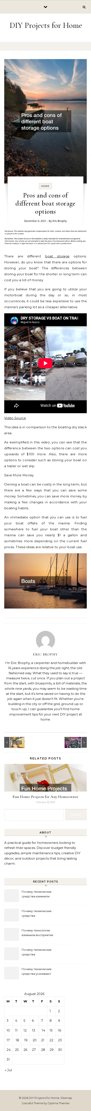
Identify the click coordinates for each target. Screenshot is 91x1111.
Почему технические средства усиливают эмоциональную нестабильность (36, 971)
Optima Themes (58, 1103)
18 (17, 1040)
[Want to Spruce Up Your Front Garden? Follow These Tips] (77, 742)
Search (75, 814)
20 (35, 1040)
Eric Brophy (59, 221)
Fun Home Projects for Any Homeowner (45, 796)
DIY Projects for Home (46, 25)
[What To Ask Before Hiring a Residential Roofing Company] (13, 742)
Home (45, 186)
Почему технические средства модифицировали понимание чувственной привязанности (39, 952)
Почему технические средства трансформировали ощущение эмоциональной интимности (41, 913)
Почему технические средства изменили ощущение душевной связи (41, 894)
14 (43, 1030)
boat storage (57, 256)
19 (26, 1040)
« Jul (8, 1070)
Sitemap (66, 1098)
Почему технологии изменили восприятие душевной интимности (38, 933)
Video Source (15, 418)
